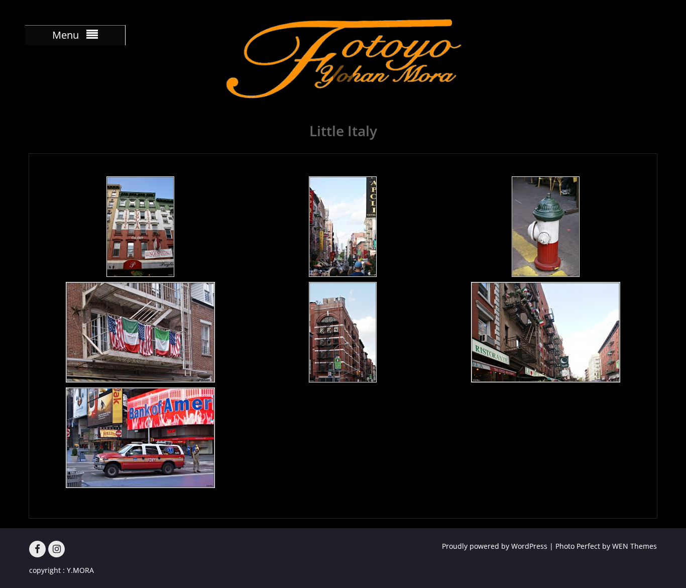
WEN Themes (634, 546)
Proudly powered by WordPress (494, 546)
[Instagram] (56, 549)
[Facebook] (37, 549)
